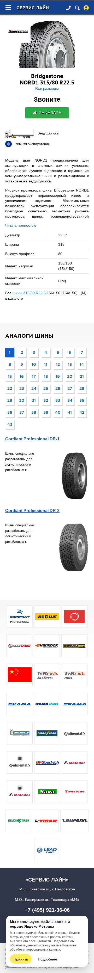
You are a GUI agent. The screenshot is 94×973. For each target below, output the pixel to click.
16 (22, 376)
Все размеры (47, 89)
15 (10, 376)
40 (58, 412)
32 (45, 400)
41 (70, 412)
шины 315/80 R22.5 (29, 293)
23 (21, 388)
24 (33, 388)
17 (34, 376)
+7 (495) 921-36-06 (47, 910)
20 (69, 376)
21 (82, 376)
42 (81, 412)
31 (34, 400)
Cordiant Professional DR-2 (32, 510)
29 (9, 400)
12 (58, 364)
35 (81, 400)
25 (45, 388)
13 (70, 364)
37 (21, 412)
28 (81, 388)
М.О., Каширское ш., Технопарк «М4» (47, 899)
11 (45, 364)
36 (9, 412)
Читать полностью (20, 225)
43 (9, 424)
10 (34, 364)
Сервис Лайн (32, 8)
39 (45, 412)
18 (46, 376)
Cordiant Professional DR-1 (32, 439)
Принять (21, 959)
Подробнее (47, 959)
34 (69, 400)
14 (82, 364)
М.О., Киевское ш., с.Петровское (47, 889)
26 (57, 388)
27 (69, 388)
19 (58, 376)
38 (33, 412)
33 (57, 400)
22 (9, 388)
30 (21, 400)
